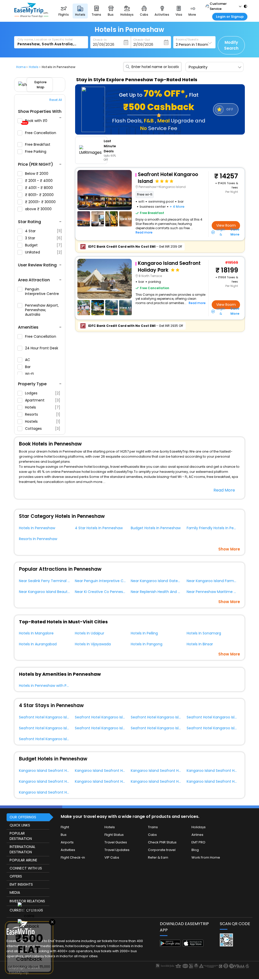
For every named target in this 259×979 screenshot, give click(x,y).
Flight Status (114, 834)
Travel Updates (117, 849)
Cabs (152, 834)
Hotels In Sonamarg (204, 633)
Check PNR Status (162, 842)
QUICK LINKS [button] (20, 825)
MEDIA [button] (15, 892)
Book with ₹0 (35, 121)
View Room (226, 225)
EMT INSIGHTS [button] (21, 884)
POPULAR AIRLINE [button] (23, 860)
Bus (64, 834)
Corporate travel (162, 849)
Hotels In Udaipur (89, 633)
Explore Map (40, 85)
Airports (67, 842)
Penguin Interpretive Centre (42, 291)
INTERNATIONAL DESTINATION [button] (22, 849)
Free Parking (36, 151)
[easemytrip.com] (31, 16)
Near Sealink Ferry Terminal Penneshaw (53, 580)
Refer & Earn (158, 857)
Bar (28, 367)
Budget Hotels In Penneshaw (156, 527)
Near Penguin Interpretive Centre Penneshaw (114, 580)
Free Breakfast (38, 144)
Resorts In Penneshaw (38, 538)
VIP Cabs (111, 857)
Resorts (42, 414)
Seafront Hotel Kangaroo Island (46, 717)
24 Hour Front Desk (41, 348)
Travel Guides (115, 842)
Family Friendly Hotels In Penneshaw (218, 527)
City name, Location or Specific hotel (45, 39)
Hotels (42, 407)
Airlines (197, 834)
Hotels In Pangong (146, 644)
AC (28, 359)
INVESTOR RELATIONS (27, 901)
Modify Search (231, 45)
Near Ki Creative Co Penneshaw (102, 591)
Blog (195, 849)
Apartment (42, 400)
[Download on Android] (170, 945)
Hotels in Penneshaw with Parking (48, 685)
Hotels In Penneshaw (37, 527)
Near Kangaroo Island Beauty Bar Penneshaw (58, 591)
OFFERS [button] (16, 876)
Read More (224, 490)
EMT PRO (198, 842)
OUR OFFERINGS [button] (23, 817)
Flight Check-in (73, 857)
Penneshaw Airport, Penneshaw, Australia (42, 310)
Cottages (42, 428)
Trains (153, 827)
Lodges (42, 393)
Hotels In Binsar (200, 644)
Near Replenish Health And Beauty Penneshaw (171, 591)
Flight (65, 827)
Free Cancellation (40, 133)
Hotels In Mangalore (36, 633)
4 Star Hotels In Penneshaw (99, 527)
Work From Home (205, 857)
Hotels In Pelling (144, 633)
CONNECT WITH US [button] (26, 868)
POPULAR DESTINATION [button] (21, 836)
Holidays (198, 827)
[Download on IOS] (193, 945)
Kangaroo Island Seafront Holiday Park (52, 770)
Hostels (42, 421)
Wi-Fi (30, 374)
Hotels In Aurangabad (38, 644)
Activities (68, 849)
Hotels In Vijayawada (93, 644)
